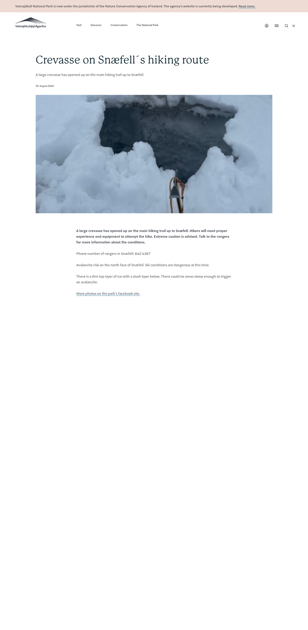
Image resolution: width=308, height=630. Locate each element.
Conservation (119, 25)
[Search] (287, 26)
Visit (79, 25)
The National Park (147, 25)
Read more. (247, 6)
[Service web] (267, 26)
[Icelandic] (293, 26)
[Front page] (42, 23)
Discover (96, 25)
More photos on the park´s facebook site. (108, 293)
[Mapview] (277, 26)
